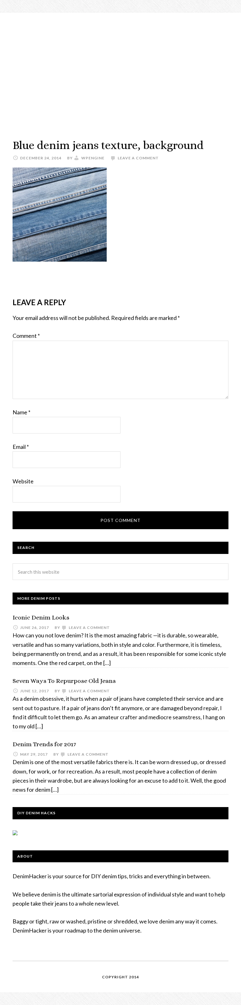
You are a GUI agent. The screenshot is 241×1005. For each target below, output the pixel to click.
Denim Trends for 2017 (44, 744)
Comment (26, 335)
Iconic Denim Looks (41, 617)
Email (21, 446)
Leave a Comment (138, 158)
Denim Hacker (120, 69)
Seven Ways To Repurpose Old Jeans (64, 680)
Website (23, 481)
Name (21, 412)
